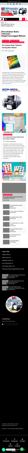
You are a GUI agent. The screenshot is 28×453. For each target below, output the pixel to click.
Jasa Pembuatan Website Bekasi (15, 428)
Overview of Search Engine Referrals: (11, 269)
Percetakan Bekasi (14, 40)
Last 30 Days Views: (7, 266)
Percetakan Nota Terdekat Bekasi (16, 206)
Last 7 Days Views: (7, 263)
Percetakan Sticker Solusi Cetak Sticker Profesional (13, 176)
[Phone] (3, 449)
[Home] (2, 19)
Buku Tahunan (5, 40)
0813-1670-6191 (11, 321)
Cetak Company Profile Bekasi (17, 211)
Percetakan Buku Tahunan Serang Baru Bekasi (13, 42)
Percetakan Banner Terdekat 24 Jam (16, 224)
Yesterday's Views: (7, 260)
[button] (20, 19)
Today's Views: (6, 254)
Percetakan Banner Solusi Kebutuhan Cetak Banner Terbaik (13, 197)
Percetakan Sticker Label (16, 217)
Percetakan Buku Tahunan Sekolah (16, 229)
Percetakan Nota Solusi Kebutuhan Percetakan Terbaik (17, 275)
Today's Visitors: (6, 257)
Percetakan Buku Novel (15, 234)
